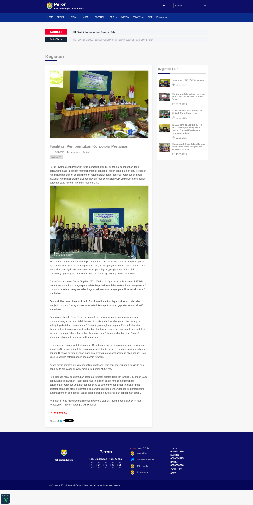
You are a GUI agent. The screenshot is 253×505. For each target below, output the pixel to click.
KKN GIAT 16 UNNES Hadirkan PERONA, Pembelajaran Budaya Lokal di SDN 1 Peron (113, 40)
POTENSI (99, 17)
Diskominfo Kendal (144, 459)
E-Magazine (161, 17)
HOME (50, 17)
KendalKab (141, 453)
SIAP (150, 17)
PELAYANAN (138, 17)
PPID (112, 17)
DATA (73, 17)
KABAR (85, 17)
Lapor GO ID (143, 448)
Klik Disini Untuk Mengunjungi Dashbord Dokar (94, 32)
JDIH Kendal (141, 466)
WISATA (125, 17)
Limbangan (141, 472)
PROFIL (60, 17)
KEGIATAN (56, 157)
